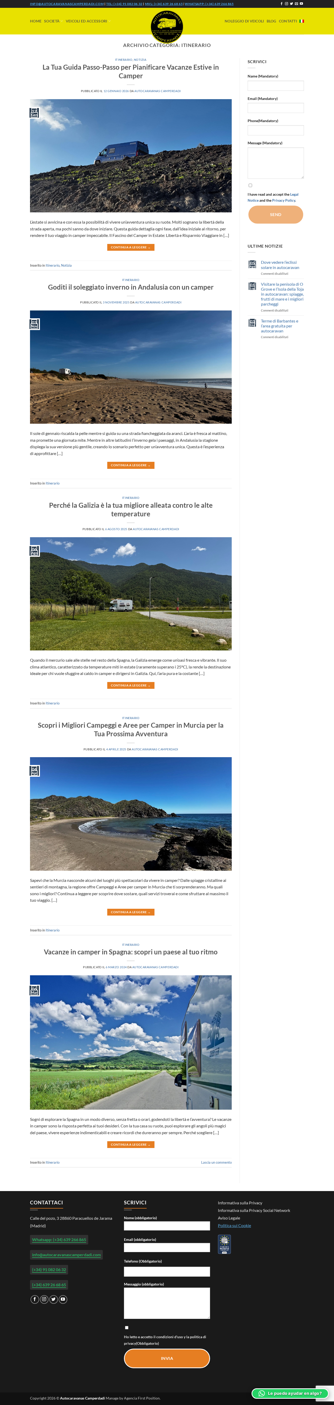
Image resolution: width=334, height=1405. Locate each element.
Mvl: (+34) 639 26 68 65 (164, 4)
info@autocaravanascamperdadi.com (67, 4)
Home (35, 21)
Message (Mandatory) (265, 143)
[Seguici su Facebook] (281, 4)
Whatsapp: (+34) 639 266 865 (209, 4)
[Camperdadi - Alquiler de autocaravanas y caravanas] (167, 27)
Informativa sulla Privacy (240, 1202)
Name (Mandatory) (263, 76)
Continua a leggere (131, 247)
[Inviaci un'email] (296, 4)
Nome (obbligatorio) (140, 1218)
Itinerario (124, 59)
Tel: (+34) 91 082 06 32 (124, 4)
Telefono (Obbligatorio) (143, 1261)
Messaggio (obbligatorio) (144, 1284)
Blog (271, 21)
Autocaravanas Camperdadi (157, 91)
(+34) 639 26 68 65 (49, 1284)
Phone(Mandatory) (263, 120)
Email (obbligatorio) (140, 1239)
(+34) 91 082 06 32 (49, 1269)
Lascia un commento (216, 1162)
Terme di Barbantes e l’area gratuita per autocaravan (279, 325)
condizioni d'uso (170, 1337)
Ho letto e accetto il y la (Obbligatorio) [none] (165, 1340)
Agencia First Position (142, 1398)
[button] (290, 1393)
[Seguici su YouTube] (301, 4)
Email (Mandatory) (263, 98)
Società (51, 21)
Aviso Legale (229, 1217)
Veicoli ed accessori (86, 21)
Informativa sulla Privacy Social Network (254, 1210)
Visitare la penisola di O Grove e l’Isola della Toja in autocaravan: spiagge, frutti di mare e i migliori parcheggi (282, 294)
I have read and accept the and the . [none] (273, 197)
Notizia (140, 59)
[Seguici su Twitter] (291, 4)
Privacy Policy (283, 200)
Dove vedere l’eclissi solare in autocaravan (280, 265)
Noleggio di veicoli (244, 21)
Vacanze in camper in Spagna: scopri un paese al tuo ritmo (131, 952)
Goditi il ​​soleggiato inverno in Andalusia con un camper (131, 287)
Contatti (288, 21)
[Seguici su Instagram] (286, 4)
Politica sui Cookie (234, 1225)
